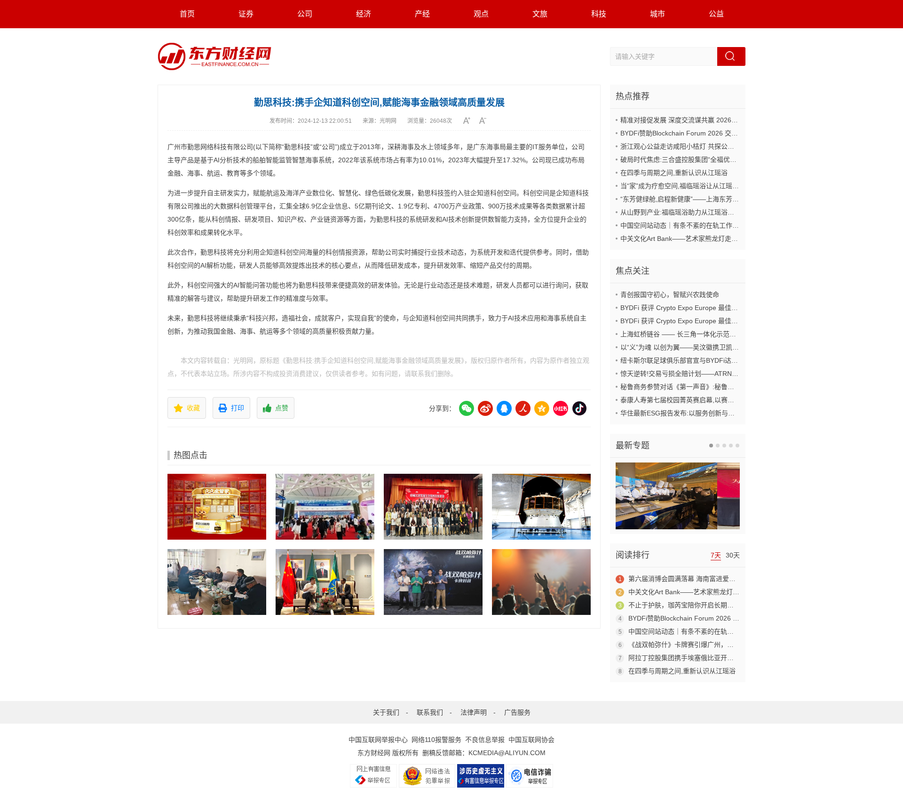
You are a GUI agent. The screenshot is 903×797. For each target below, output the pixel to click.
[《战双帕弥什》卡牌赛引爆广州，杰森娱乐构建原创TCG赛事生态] (433, 582)
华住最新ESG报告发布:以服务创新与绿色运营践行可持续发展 (710, 413)
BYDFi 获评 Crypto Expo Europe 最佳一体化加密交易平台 (705, 307)
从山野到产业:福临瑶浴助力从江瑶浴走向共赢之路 (693, 212)
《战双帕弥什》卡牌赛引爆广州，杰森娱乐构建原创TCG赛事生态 (724, 644)
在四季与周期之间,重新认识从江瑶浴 (674, 172)
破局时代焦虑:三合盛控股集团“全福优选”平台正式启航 (699, 159)
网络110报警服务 (436, 739)
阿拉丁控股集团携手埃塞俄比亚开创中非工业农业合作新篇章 (717, 658)
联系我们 (430, 712)
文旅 (539, 14)
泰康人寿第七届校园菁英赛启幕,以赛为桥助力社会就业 (700, 400)
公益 (716, 14)
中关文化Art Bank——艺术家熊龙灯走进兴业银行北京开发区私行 (715, 238)
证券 (245, 14)
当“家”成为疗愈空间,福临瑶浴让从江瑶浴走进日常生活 (699, 186)
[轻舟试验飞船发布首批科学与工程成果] (541, 507)
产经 (422, 14)
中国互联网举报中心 (378, 739)
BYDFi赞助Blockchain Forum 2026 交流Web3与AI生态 (700, 133)
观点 (481, 14)
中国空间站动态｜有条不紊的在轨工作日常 (682, 225)
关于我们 (386, 712)
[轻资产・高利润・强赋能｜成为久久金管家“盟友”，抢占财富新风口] (216, 507)
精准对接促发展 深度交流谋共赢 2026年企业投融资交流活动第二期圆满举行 (731, 120)
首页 (187, 14)
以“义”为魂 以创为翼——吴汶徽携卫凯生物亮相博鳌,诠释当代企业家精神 (726, 347)
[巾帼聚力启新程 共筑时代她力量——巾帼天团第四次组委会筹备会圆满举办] (433, 507)
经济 (363, 14)
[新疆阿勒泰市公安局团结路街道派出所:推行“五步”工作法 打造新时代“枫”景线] (216, 582)
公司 (304, 14)
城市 (657, 14)
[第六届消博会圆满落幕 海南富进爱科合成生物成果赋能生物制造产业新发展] (325, 507)
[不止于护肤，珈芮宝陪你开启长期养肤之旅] (541, 582)
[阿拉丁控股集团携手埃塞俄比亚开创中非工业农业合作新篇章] (325, 582)
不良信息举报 (485, 739)
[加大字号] (470, 120)
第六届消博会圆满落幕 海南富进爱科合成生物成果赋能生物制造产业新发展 (738, 578)
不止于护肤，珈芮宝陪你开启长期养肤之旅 (690, 605)
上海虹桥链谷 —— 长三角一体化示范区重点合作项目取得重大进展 (717, 334)
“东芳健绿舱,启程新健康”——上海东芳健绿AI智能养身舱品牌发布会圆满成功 (732, 199)
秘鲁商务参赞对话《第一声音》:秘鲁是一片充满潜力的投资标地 (713, 387)
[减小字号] (486, 120)
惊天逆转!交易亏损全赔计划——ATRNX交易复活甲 (694, 373)
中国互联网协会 (531, 739)
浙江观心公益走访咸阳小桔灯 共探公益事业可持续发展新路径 (710, 146)
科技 (598, 14)
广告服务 (517, 712)
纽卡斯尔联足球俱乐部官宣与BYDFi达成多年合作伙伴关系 (705, 360)
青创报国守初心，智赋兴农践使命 (669, 294)
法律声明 (473, 712)
